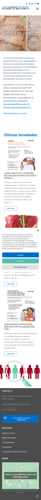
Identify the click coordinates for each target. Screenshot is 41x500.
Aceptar (20, 255)
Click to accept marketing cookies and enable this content (20, 475)
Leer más (10, 208)
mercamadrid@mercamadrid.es (16, 404)
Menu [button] (35, 8)
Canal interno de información (14, 451)
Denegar (20, 261)
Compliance (7, 447)
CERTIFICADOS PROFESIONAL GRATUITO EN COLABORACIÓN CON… (19, 326)
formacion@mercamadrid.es (17, 107)
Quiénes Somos (8, 433)
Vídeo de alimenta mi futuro (15, 113)
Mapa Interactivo (9, 438)
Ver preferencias (20, 267)
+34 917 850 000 (9, 409)
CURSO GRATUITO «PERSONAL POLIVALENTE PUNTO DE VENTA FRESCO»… (20, 175)
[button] (38, 230)
